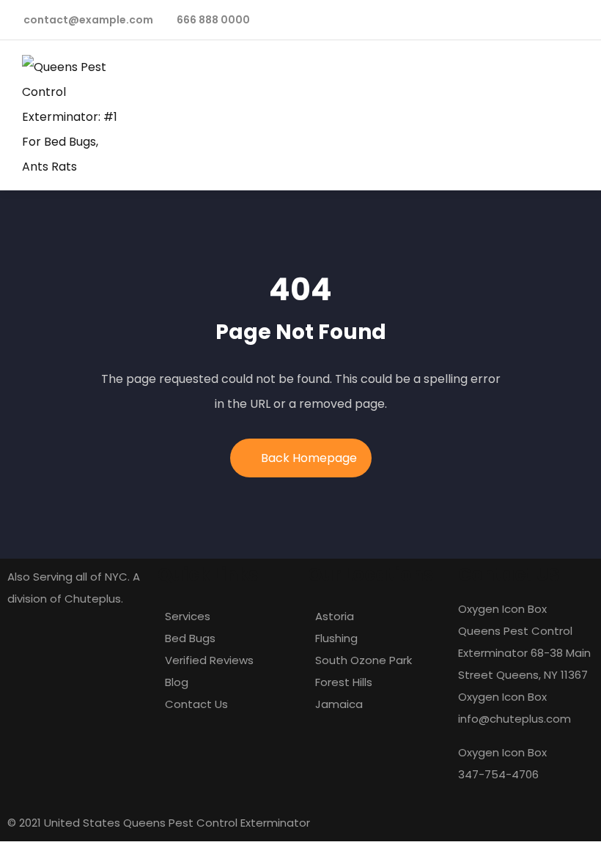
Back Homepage (309, 458)
